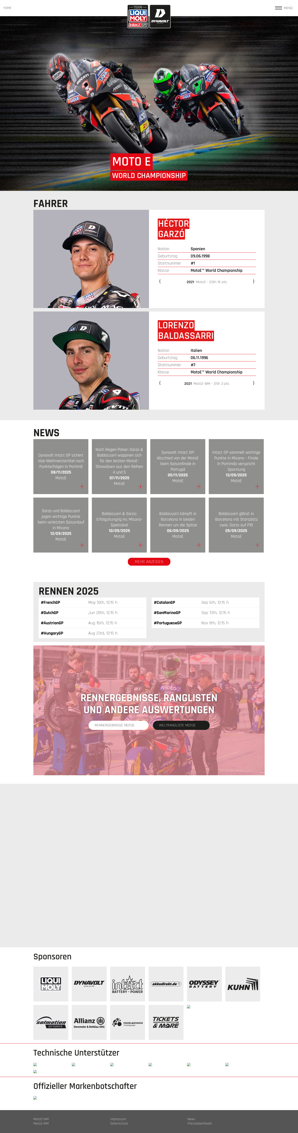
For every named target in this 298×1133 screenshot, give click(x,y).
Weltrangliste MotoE (177, 725)
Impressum (118, 1119)
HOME (7, 8)
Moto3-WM (41, 1123)
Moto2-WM (41, 1119)
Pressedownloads (200, 1123)
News (191, 1119)
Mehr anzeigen (149, 562)
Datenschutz (119, 1123)
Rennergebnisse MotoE (115, 725)
